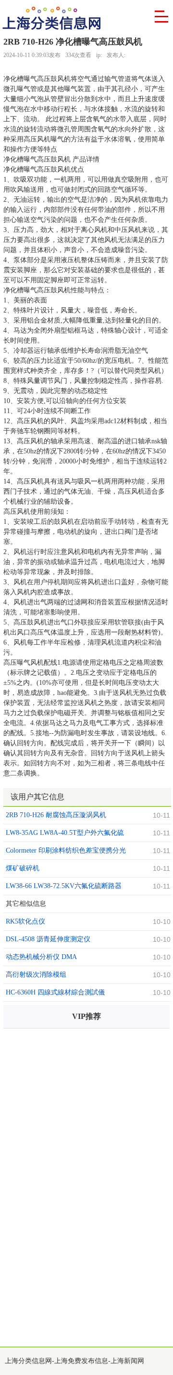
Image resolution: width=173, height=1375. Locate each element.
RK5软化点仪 (25, 921)
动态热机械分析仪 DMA (41, 956)
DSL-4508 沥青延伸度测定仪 (48, 939)
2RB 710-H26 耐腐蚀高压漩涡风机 (56, 815)
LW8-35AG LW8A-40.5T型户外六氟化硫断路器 (65, 834)
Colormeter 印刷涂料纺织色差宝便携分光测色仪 (66, 851)
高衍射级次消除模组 (36, 974)
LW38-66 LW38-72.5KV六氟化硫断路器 (64, 886)
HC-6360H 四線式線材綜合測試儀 (55, 992)
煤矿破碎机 (22, 868)
